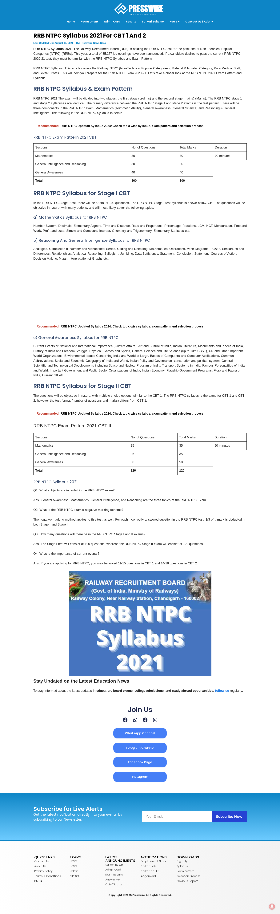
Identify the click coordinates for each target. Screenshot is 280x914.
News (173, 21)
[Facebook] (125, 719)
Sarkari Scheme (153, 21)
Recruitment (89, 21)
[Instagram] (155, 719)
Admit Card (112, 21)
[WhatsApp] (135, 719)
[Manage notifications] (272, 907)
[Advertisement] (140, 292)
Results (131, 21)
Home (71, 21)
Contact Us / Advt (197, 21)
